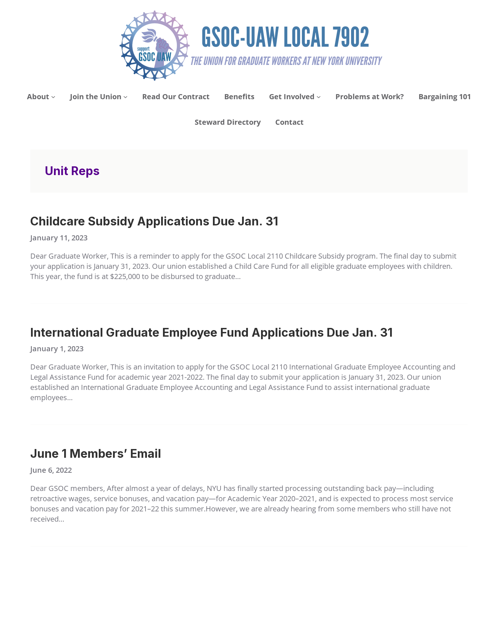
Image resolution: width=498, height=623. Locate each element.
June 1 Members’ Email (95, 454)
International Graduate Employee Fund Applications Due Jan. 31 (211, 333)
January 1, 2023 (56, 348)
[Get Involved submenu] (318, 96)
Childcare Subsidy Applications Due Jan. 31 (154, 221)
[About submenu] (53, 96)
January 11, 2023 (58, 238)
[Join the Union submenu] (125, 96)
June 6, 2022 (51, 470)
